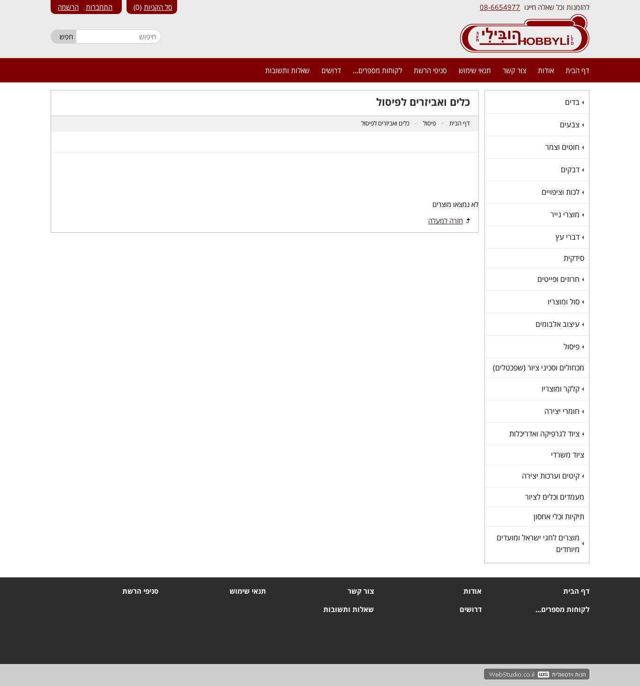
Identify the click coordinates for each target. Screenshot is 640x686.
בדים (573, 102)
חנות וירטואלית (569, 675)
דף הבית (577, 70)
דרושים (331, 70)
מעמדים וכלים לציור (554, 497)
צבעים (571, 124)
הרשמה (68, 7)
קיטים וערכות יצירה (552, 476)
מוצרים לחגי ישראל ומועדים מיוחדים (539, 543)
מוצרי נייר (566, 214)
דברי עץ (569, 237)
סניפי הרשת (430, 70)
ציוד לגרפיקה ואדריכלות (545, 433)
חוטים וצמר (563, 147)
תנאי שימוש (475, 70)
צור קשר (514, 70)
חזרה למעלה (445, 220)
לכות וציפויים (562, 192)
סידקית (574, 258)
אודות (546, 70)
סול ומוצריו (565, 301)
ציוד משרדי (567, 455)
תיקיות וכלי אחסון (559, 516)
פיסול (573, 346)
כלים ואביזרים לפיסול (385, 123)
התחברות (99, 7)
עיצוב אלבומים (559, 324)
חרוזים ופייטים (559, 279)
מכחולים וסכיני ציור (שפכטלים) (538, 367)
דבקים (571, 169)
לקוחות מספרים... (377, 70)
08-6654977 (500, 7)
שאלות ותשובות (287, 70)
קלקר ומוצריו (562, 389)
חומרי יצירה (563, 411)
